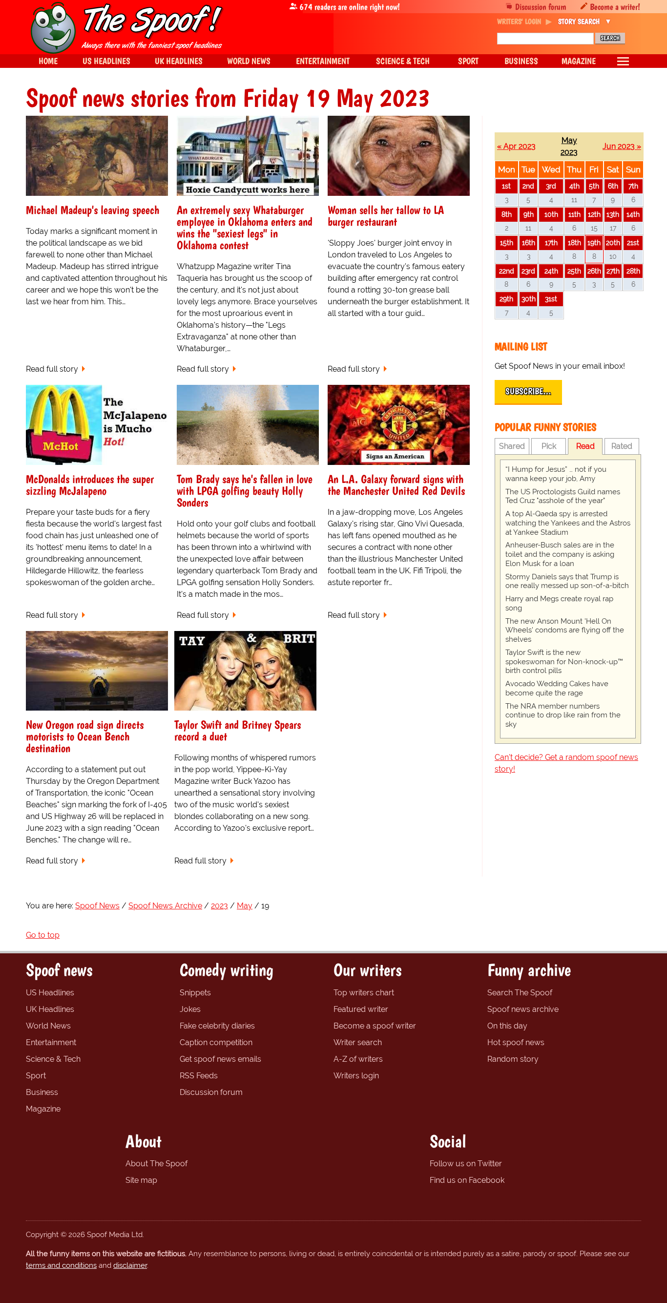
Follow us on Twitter (466, 1163)
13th (612, 214)
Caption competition (216, 1042)
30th (528, 298)
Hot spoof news (515, 1042)
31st (551, 298)
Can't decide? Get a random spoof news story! (566, 763)
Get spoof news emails (220, 1059)
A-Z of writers (358, 1059)
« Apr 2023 (516, 146)
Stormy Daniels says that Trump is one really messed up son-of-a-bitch (567, 581)
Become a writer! (615, 6)
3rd (551, 186)
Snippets (195, 992)
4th (574, 186)
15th (506, 242)
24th (551, 271)
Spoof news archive (523, 1009)
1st (506, 186)
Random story (513, 1059)
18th (574, 242)
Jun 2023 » (622, 146)
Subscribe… (528, 391)
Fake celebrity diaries (217, 1025)
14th (633, 214)
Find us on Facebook (467, 1180)
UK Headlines (50, 1009)
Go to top (43, 935)
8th (506, 214)
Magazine (43, 1109)
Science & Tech (53, 1059)
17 (613, 228)
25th (574, 271)
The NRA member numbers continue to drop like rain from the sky (563, 715)
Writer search (358, 1042)
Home (48, 61)
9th (528, 214)
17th (551, 242)
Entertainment (51, 1042)
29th (506, 298)
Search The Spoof (519, 992)
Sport (36, 1075)
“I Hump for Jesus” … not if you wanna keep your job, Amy (555, 474)
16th (528, 242)
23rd (528, 271)
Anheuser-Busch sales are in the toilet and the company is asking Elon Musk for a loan (559, 554)
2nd (528, 186)
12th (594, 214)
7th (633, 186)
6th (613, 186)
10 (613, 256)
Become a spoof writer (375, 1025)
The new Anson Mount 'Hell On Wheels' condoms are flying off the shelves (564, 630)
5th (594, 186)
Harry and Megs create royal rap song (559, 603)
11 (574, 199)
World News (48, 1025)
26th (594, 271)
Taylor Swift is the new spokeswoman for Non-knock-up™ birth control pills (564, 661)
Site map (141, 1180)
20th (613, 242)
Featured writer (361, 1009)
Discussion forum (540, 6)
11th (574, 214)
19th (594, 242)
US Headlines (50, 992)
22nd (506, 271)
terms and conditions (61, 1265)
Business (42, 1092)
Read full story (52, 369)
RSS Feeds (199, 1075)
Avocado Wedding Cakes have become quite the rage (556, 688)
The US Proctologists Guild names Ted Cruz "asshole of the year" (562, 496)
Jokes (190, 1009)
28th (633, 271)
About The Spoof (156, 1163)
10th (551, 214)
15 (594, 228)
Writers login (356, 1075)
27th (613, 271)
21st (633, 242)
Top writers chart (364, 992)
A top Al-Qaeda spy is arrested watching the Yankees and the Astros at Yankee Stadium (567, 523)
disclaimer (130, 1265)
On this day (507, 1025)
